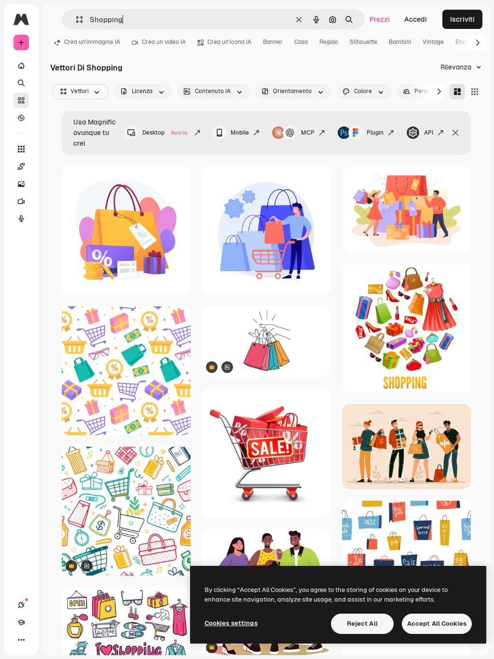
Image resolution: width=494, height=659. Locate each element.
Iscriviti (462, 19)
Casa (301, 42)
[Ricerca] (21, 83)
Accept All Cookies (437, 623)
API (428, 133)
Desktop (164, 133)
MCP (308, 133)
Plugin (375, 133)
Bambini (400, 42)
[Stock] (21, 100)
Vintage (433, 42)
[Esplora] (21, 117)
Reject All (362, 623)
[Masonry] (457, 91)
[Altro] (21, 639)
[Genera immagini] (21, 184)
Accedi (415, 19)
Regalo (328, 42)
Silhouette (363, 42)
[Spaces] (21, 166)
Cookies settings (231, 623)
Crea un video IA (164, 42)
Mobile (240, 133)
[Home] (21, 65)
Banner (273, 42)
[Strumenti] (21, 149)
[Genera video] (21, 201)
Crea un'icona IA (229, 42)
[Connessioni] (21, 605)
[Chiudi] (455, 133)
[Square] (474, 91)
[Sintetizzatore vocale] (21, 218)
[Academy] (21, 622)
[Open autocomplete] (75, 19)
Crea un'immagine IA (92, 42)
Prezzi (380, 19)
